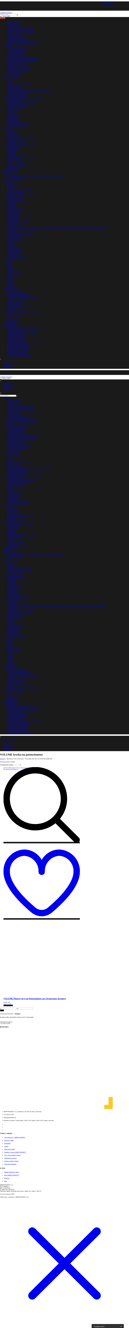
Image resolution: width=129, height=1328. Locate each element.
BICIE (5, 76)
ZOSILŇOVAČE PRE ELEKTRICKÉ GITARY (21, 32)
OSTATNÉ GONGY (13, 118)
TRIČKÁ (9, 264)
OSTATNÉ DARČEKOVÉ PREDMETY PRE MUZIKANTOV (25, 311)
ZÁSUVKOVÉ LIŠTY (13, 211)
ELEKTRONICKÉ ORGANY (16, 142)
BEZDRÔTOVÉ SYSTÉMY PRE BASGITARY (21, 60)
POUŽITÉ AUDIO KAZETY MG (17, 338)
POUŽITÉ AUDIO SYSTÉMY (16, 341)
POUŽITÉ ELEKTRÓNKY (15, 332)
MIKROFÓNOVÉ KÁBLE (15, 198)
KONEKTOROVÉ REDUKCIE (56, 228)
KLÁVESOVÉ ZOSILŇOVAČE (16, 143)
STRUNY (10, 33)
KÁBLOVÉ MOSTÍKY (14, 236)
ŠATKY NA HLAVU (13, 271)
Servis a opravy (8, 361)
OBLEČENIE (7, 263)
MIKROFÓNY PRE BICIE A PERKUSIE (19, 91)
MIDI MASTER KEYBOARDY (16, 137)
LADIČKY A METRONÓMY (15, 241)
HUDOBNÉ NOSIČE (10, 313)
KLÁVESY (7, 128)
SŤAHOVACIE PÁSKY (14, 238)
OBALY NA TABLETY (14, 304)
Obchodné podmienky (10, 1164)
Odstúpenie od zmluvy (10, 1158)
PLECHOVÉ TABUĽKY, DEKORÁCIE (19, 294)
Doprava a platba (9, 1140)
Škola (7, 368)
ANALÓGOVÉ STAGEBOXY (16, 223)
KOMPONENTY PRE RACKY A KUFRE (19, 190)
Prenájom (6, 365)
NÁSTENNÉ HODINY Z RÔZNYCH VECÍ (20, 307)
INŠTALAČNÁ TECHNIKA (15, 165)
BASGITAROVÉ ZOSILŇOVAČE (17, 51)
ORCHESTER (8, 179)
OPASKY (10, 283)
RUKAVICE (10, 278)
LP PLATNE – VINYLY (14, 316)
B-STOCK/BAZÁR (9, 326)
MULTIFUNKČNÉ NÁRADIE (16, 258)
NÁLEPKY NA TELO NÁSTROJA (17, 66)
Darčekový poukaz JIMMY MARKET (15, 1152)
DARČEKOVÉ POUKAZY (12, 324)
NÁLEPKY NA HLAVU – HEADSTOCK (19, 68)
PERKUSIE (10, 87)
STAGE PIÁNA (11, 131)
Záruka (6, 1146)
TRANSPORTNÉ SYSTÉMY (15, 192)
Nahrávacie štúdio (9, 366)
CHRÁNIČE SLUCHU (14, 249)
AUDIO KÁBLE (12, 201)
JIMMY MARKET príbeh (11, 1172)
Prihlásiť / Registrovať (108, 2)
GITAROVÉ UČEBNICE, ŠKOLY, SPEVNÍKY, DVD (23, 44)
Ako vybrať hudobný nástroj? (12, 1155)
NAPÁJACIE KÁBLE (13, 209)
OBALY (6, 183)
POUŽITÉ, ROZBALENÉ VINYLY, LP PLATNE (21, 335)
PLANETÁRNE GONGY (14, 117)
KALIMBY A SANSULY (14, 107)
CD (8, 315)
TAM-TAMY (11, 112)
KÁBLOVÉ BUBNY (13, 231)
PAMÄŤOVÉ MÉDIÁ (13, 250)
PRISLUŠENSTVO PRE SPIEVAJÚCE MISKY (21, 102)
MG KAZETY (11, 319)
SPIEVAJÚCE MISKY (13, 99)
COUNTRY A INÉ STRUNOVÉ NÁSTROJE (20, 29)
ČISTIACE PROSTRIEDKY (15, 245)
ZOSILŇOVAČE (12, 151)
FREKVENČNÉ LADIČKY (15, 110)
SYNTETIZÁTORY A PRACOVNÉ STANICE (20, 139)
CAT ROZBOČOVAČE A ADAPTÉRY (18, 220)
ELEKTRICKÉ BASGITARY (15, 47)
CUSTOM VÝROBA (13, 74)
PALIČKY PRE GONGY (14, 121)
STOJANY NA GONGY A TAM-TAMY (18, 124)
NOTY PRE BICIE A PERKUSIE (16, 96)
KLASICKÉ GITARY (13, 24)
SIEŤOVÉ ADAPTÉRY (14, 252)
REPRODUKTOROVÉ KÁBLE (16, 200)
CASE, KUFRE (11, 186)
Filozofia (6, 1178)
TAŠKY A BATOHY (13, 272)
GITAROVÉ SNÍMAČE (14, 36)
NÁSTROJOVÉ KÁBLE (14, 197)
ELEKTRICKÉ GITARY (14, 25)
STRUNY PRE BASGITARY (15, 52)
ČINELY (9, 80)
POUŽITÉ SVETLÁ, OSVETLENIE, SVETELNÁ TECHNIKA (25, 343)
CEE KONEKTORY (13, 212)
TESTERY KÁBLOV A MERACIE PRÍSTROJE (21, 159)
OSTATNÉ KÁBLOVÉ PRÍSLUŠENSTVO (19, 234)
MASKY (9, 274)
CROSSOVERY (11, 153)
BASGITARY (8, 46)
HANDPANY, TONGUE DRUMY (17, 106)
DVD (8, 318)
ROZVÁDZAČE (12, 255)
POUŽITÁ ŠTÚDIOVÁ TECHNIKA (18, 344)
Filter (2, 1010)
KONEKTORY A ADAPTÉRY (16, 164)
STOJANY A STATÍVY (14, 161)
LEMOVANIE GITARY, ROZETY (17, 71)
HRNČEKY (10, 291)
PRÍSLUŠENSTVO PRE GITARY (17, 38)
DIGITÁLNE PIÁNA (13, 132)
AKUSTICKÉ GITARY (14, 22)
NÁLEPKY (10, 300)
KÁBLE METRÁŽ (12, 225)
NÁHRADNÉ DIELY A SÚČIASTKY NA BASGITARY (23, 58)
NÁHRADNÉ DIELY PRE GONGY (17, 123)
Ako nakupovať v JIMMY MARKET (14, 1137)
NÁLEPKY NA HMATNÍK (15, 65)
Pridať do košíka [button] (8, 1005)
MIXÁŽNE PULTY (13, 150)
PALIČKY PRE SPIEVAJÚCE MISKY (18, 104)
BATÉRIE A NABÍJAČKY (15, 253)
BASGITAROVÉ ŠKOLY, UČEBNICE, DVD (20, 62)
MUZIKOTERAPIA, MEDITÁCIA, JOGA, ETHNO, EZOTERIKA (23, 98)
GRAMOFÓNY (11, 322)
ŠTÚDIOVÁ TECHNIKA (11, 170)
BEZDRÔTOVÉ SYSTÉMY (15, 156)
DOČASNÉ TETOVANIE (14, 275)
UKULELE (10, 27)
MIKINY (9, 266)
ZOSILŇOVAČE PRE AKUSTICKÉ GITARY (20, 30)
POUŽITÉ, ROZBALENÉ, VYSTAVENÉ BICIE (21, 333)
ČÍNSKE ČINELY (12, 120)
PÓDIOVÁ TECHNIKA (11, 145)
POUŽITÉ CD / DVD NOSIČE (16, 337)
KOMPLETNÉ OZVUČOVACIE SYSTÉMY (20, 146)
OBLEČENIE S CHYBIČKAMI (16, 352)
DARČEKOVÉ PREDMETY (12, 288)
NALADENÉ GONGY (14, 115)
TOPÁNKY (10, 286)
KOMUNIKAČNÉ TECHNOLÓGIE (17, 167)
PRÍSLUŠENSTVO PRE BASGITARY (18, 57)
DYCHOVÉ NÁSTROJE (11, 175)
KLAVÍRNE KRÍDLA (13, 135)
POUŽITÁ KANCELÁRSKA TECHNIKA (19, 355)
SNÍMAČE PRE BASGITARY (16, 55)
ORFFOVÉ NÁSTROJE (14, 88)
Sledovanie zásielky (9, 1149)
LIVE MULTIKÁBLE (13, 217)
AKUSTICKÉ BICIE (13, 77)
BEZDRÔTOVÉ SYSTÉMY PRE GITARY (19, 43)
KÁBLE (9, 162)
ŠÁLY (9, 277)
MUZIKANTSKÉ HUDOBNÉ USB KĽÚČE (20, 296)
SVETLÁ (6, 172)
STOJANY (10, 242)
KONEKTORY (11, 227)
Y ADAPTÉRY (11, 205)
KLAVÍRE (10, 134)
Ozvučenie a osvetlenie (10, 363)
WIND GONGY (11, 113)
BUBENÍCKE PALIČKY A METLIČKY (19, 84)
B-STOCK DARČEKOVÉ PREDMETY (19, 354)
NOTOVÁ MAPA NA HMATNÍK (17, 69)
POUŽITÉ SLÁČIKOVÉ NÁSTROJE (18, 349)
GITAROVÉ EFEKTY (13, 35)
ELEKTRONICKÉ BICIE (14, 79)
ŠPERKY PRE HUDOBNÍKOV (16, 293)
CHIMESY (10, 109)
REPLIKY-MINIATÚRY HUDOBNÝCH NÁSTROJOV (23, 299)
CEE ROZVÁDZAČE (13, 214)
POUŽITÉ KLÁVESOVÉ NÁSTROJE (18, 351)
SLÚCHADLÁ (11, 247)
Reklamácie (7, 1143)
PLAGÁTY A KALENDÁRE (15, 310)
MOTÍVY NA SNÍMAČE (14, 73)
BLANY (9, 82)
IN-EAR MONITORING (14, 157)
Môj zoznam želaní (109, 3)
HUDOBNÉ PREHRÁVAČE (12, 321)
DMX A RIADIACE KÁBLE (15, 208)
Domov (2, 759)
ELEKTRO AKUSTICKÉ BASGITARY (18, 49)
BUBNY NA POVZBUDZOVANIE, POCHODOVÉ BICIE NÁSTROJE (28, 90)
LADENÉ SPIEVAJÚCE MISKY (16, 101)
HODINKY (10, 280)
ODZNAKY (10, 308)
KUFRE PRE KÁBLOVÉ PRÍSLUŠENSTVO (20, 233)
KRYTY (9, 189)
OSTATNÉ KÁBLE (13, 216)
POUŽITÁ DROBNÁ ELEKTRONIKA (18, 346)
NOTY (6, 261)
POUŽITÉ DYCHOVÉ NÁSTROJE (17, 348)
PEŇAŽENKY (11, 285)
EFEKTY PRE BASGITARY (15, 54)
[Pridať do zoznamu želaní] (42, 919)
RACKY (9, 187)
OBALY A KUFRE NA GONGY (16, 126)
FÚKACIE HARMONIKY (15, 178)
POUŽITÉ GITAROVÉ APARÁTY (17, 329)
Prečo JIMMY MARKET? (11, 1175)
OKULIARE (10, 282)
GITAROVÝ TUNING (10, 63)
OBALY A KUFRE (12, 184)
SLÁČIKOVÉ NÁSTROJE (15, 181)
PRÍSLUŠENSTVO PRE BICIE (16, 93)
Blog (5, 1181)
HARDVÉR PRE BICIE (14, 85)
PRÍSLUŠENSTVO (12, 168)
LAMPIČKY (10, 260)
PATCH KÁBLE (12, 203)
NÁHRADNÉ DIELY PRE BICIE (17, 95)
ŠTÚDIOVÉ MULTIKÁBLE (15, 219)
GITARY (6, 21)
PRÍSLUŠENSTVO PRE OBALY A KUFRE (20, 194)
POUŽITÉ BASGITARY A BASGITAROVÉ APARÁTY (23, 330)
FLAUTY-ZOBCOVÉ (35, 176)
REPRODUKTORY (13, 148)
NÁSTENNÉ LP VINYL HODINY (17, 297)
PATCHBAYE (11, 230)
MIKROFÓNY (11, 154)
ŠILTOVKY (10, 269)
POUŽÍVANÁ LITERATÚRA (15, 340)
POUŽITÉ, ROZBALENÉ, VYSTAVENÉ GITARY (22, 327)
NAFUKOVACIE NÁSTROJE (16, 302)
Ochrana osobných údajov (11, 1161)
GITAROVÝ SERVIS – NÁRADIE (17, 41)
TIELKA (9, 267)
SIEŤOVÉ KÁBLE (12, 222)
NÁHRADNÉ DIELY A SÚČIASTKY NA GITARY (22, 40)
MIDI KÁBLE (11, 206)
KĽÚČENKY (11, 289)
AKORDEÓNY (11, 140)
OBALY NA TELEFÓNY (14, 305)
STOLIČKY (10, 244)
